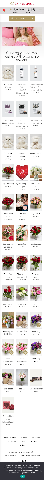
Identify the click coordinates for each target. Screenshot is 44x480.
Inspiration (36, 437)
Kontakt (22, 445)
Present (24, 441)
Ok (23, 476)
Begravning (11, 441)
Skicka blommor (10, 437)
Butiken (34, 441)
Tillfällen (24, 437)
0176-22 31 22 (15, 455)
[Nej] (41, 471)
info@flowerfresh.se (33, 455)
